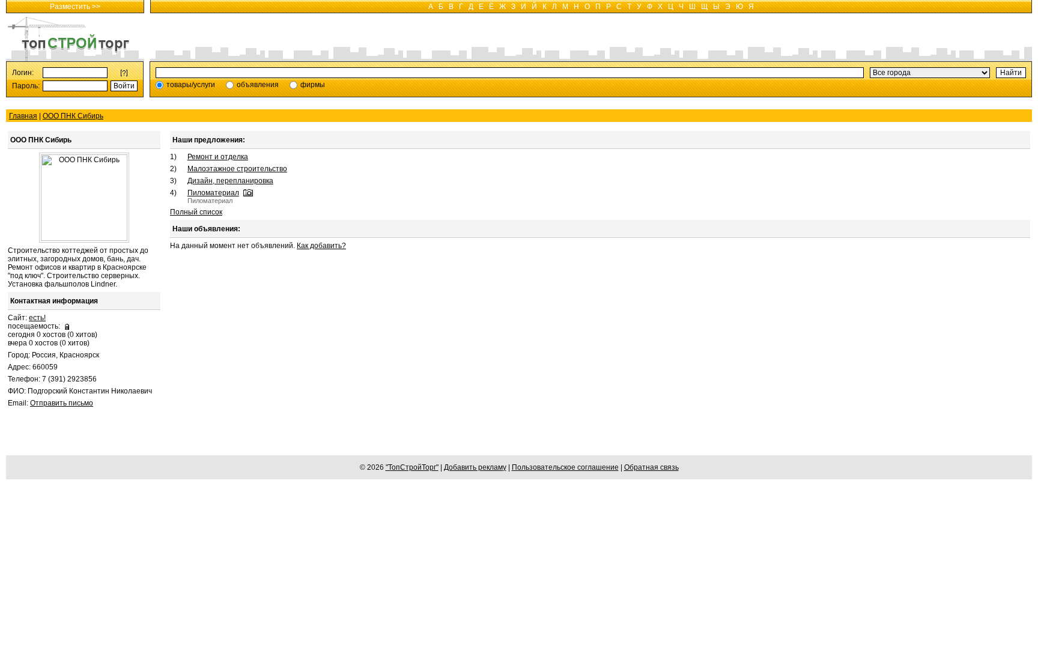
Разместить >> (75, 6)
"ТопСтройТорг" (412, 467)
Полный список (196, 212)
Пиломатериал (213, 193)
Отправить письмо (61, 403)
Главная (23, 116)
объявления (258, 84)
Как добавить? (321, 245)
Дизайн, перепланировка (230, 181)
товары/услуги (190, 84)
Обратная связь (651, 467)
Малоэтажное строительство (237, 169)
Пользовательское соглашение (565, 467)
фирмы (312, 84)
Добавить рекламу (475, 467)
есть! (37, 318)
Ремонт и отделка (217, 157)
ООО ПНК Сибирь (73, 116)
